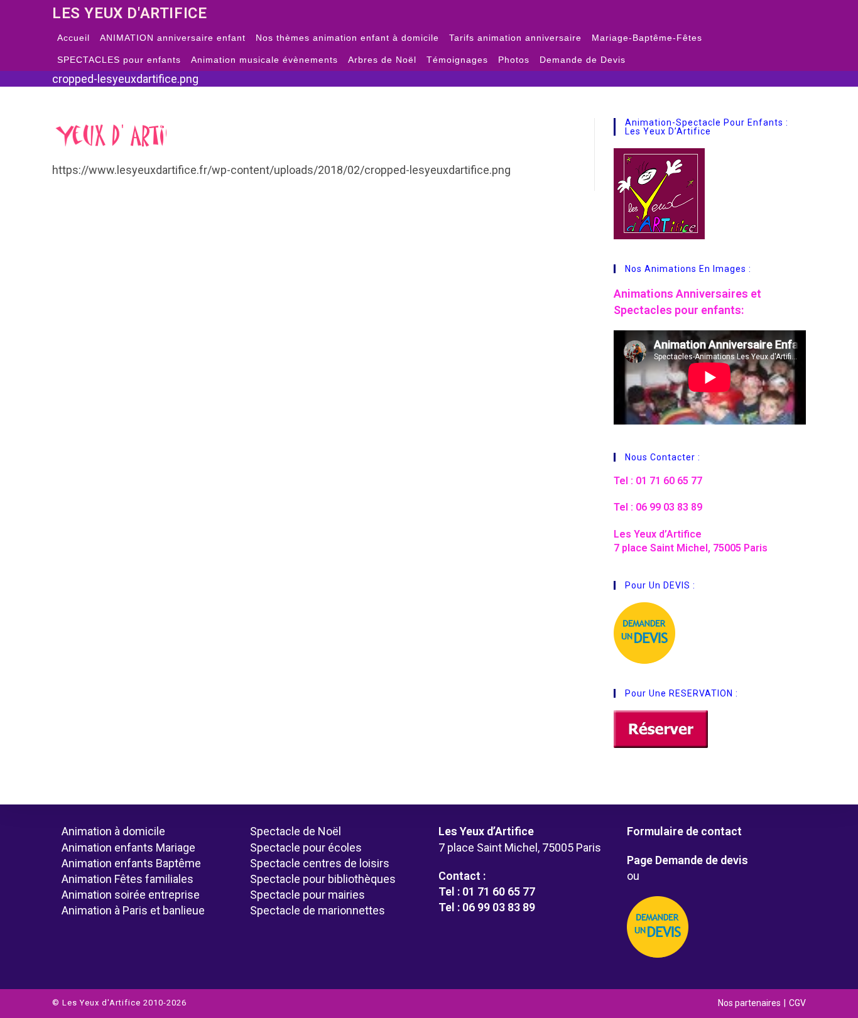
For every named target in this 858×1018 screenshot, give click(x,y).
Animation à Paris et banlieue (133, 910)
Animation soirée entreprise (131, 894)
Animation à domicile (113, 831)
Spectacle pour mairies (307, 894)
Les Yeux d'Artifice (129, 13)
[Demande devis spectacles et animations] (711, 927)
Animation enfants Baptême (131, 863)
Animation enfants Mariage (128, 847)
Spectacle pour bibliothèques (323, 878)
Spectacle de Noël (295, 831)
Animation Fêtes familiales (127, 878)
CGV (797, 1003)
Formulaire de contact (684, 831)
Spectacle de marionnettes (317, 910)
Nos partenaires (749, 1003)
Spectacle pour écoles (306, 847)
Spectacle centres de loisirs (319, 863)
